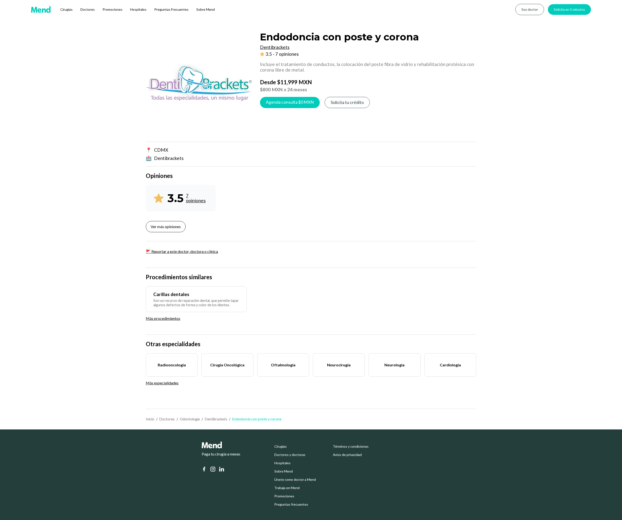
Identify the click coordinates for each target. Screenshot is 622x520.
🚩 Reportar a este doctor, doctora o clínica (182, 251)
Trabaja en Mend (287, 488)
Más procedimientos (163, 318)
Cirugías (66, 9)
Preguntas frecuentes (291, 504)
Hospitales (138, 9)
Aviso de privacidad (347, 455)
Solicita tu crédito (347, 102)
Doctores (87, 9)
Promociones (112, 9)
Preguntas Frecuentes (171, 9)
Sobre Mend (205, 9)
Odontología (190, 419)
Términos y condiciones (351, 446)
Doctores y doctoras (289, 455)
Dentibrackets (216, 419)
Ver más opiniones (166, 226)
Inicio (150, 419)
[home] (41, 9)
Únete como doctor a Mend (295, 480)
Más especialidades (162, 383)
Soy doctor (529, 9)
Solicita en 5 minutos (569, 9)
